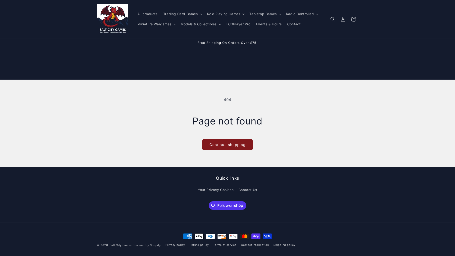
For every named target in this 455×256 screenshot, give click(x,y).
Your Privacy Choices (215, 190)
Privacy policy (175, 245)
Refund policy (199, 245)
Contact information (255, 245)
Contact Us (247, 190)
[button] (182, 14)
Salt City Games (121, 245)
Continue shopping (227, 144)
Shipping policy (284, 245)
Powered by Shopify (147, 245)
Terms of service (224, 245)
